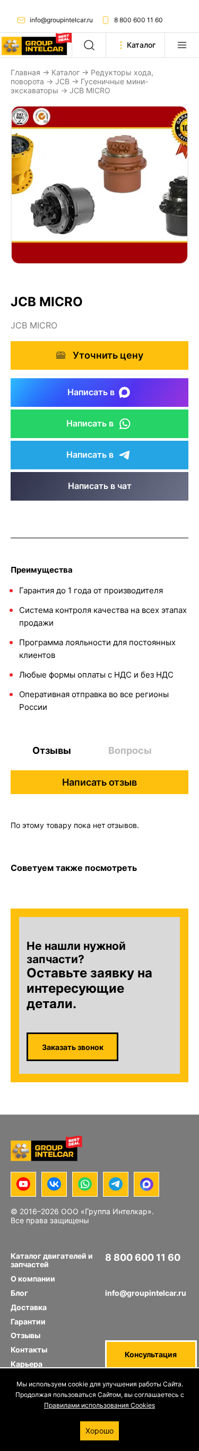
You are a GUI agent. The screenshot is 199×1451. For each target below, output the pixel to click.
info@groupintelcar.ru (61, 20)
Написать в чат (100, 485)
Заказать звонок (72, 1047)
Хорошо (99, 1430)
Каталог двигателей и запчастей (52, 1260)
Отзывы (51, 750)
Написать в (91, 392)
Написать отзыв (99, 782)
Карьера (26, 1363)
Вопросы (130, 750)
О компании (33, 1278)
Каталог (65, 72)
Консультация (151, 1354)
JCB (62, 81)
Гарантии (28, 1321)
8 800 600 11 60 (138, 20)
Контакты (29, 1349)
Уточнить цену (108, 355)
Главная (25, 72)
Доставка (29, 1307)
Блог (19, 1292)
